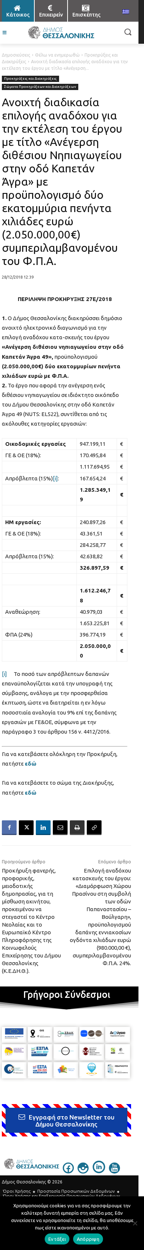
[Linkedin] (43, 827)
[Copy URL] (94, 827)
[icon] (68, 1171)
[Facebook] (9, 827)
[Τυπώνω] (77, 827)
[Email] (60, 827)
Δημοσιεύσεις (16, 55)
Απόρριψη (88, 1239)
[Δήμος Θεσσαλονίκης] (61, 33)
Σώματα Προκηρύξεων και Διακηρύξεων (40, 87)
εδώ (30, 763)
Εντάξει (57, 1239)
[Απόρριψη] (134, 1223)
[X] (26, 827)
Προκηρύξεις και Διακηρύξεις (30, 78)
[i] (55, 478)
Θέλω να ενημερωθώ (57, 55)
